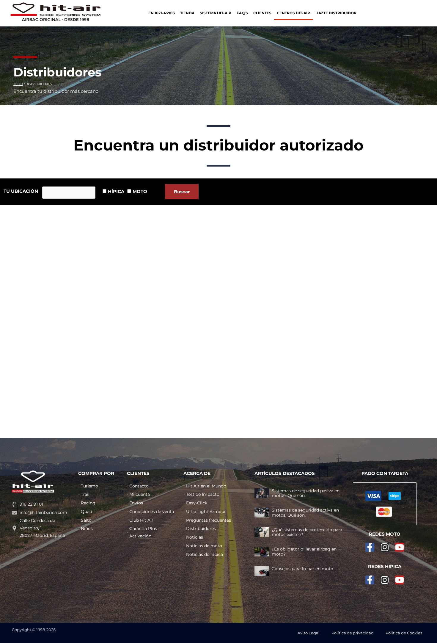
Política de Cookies (404, 633)
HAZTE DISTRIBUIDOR (335, 13)
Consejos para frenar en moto (302, 568)
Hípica (116, 191)
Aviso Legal (309, 633)
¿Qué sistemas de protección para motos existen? (307, 532)
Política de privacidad (352, 633)
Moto (140, 191)
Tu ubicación (21, 191)
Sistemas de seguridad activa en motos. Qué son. (305, 512)
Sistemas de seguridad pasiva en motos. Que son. (305, 493)
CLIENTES (262, 13)
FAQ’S (242, 13)
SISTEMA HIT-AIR (215, 13)
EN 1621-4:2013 (161, 13)
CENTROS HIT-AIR (293, 13)
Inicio (18, 84)
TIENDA (187, 13)
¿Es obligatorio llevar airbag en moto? (304, 551)
